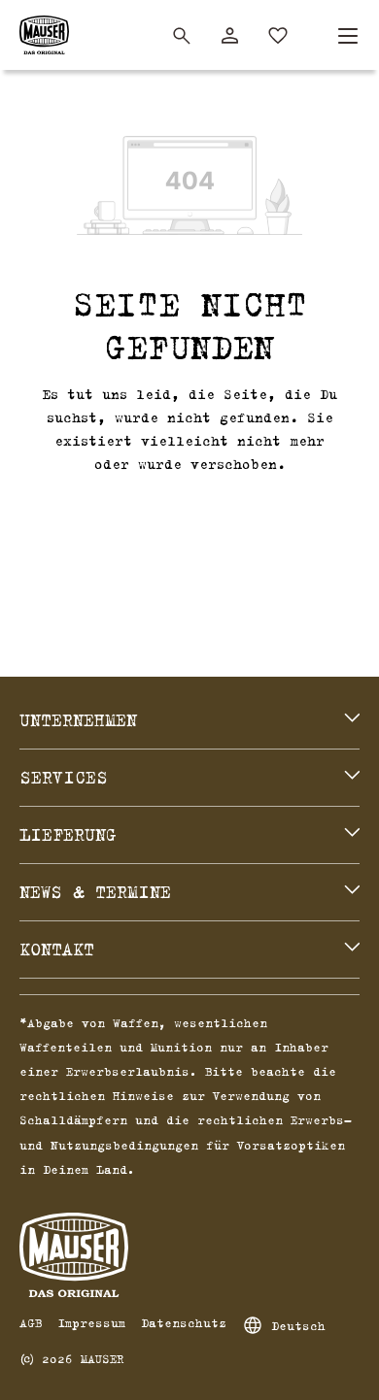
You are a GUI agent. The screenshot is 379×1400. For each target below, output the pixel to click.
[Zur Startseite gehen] (44, 35)
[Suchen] (181, 36)
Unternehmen (78, 720)
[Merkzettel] (278, 36)
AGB (30, 1322)
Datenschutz (183, 1322)
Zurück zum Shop (189, 511)
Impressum (91, 1322)
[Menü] (348, 36)
